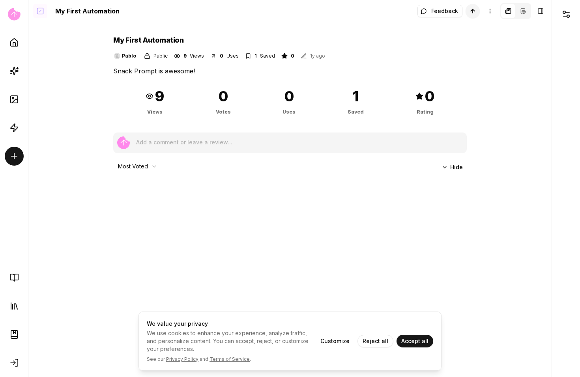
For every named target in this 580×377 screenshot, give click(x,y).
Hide (456, 167)
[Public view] (508, 11)
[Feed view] (523, 11)
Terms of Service (230, 359)
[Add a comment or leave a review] (123, 142)
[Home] (14, 42)
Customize (335, 341)
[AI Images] (14, 99)
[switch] (473, 11)
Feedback (444, 10)
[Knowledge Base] (14, 277)
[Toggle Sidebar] (28, 188)
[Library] (14, 306)
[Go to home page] (14, 14)
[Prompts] (14, 71)
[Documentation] (14, 334)
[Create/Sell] (14, 156)
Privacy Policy (182, 359)
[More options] (490, 11)
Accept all (414, 341)
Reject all (375, 341)
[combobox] (137, 166)
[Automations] (14, 127)
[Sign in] (14, 362)
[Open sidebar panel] (540, 11)
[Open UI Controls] (566, 14)
